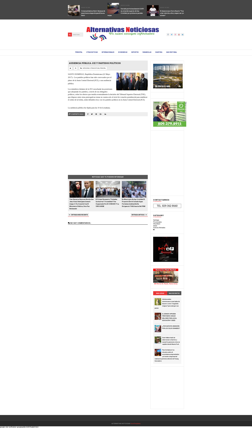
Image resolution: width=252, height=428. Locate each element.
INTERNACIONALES (108, 52)
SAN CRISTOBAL (171, 52)
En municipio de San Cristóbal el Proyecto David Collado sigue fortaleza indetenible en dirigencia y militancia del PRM (133, 202)
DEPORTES (135, 52)
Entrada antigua (138, 215)
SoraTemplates (136, 423)
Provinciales (157, 222)
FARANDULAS (147, 52)
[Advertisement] (108, 144)
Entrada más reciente (79, 215)
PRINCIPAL (78, 52)
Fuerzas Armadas (159, 228)
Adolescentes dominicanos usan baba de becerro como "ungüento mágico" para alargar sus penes (167, 303)
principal (103, 68)
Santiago (156, 220)
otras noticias (95, 68)
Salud (155, 226)
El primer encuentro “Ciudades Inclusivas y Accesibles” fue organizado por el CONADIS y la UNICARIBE (107, 202)
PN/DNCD (156, 224)
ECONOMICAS (122, 52)
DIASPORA (158, 52)
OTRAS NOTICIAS (92, 52)
